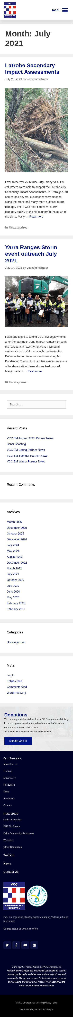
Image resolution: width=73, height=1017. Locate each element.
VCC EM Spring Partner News (26, 450)
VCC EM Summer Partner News (27, 455)
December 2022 (17, 562)
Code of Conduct (12, 819)
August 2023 (15, 556)
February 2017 (16, 609)
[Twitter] (7, 945)
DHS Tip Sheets (11, 826)
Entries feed (14, 681)
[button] (60, 10)
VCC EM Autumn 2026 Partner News (30, 438)
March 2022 (14, 568)
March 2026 (14, 522)
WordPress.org (16, 692)
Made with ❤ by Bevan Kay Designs (36, 1009)
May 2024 (13, 551)
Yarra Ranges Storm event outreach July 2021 (31, 254)
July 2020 (13, 585)
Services (8, 778)
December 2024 (17, 539)
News (6, 791)
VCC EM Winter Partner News (26, 461)
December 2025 (17, 527)
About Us (8, 764)
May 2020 (13, 597)
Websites (8, 840)
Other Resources (12, 847)
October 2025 (15, 533)
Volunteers (9, 798)
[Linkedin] (34, 945)
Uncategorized (18, 227)
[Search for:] (36, 404)
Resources (9, 784)
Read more (36, 216)
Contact (7, 805)
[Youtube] (25, 945)
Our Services (12, 758)
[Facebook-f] (16, 945)
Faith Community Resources (18, 833)
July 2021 (13, 574)
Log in (10, 675)
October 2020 (15, 580)
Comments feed (17, 687)
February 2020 (16, 603)
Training (7, 771)
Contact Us (11, 871)
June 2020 (13, 591)
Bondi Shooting (16, 444)
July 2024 (13, 545)
